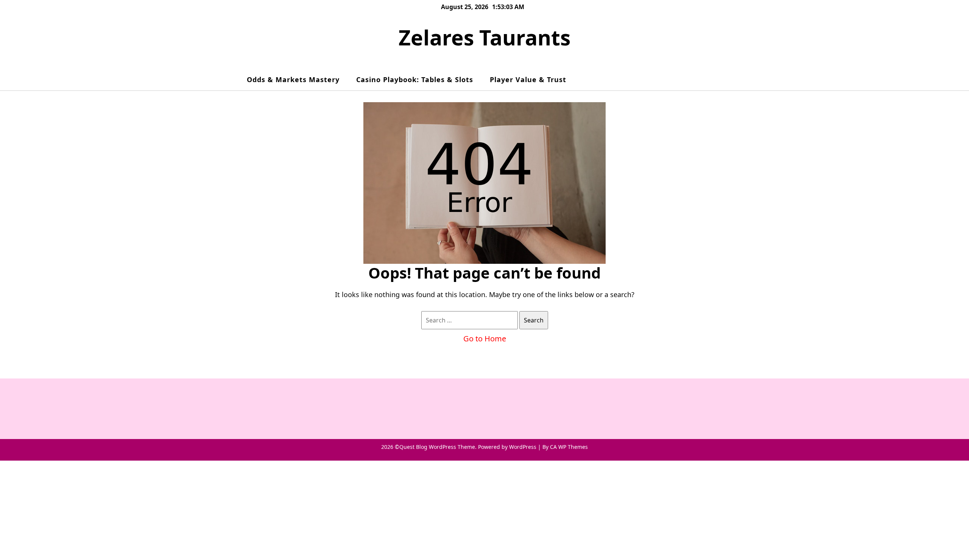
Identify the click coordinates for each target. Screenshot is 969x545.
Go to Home (484, 338)
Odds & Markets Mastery (293, 79)
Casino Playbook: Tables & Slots (414, 79)
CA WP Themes (569, 446)
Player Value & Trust (528, 79)
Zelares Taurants (484, 37)
